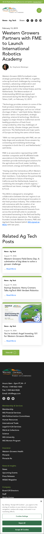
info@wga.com (14, 393)
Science (5, 434)
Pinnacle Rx (7, 458)
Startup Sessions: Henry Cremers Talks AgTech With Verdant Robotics (21, 289)
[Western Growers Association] (12, 13)
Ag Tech (12, 20)
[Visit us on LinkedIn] (8, 399)
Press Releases (8, 476)
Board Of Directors (10, 490)
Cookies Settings (22, 516)
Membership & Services (12, 406)
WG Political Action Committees (16, 416)
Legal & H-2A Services (11, 427)
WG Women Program (11, 441)
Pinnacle (5, 455)
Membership (7, 409)
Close (42, 1)
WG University (8, 437)
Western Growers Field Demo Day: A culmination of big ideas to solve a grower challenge (21, 261)
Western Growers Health (12, 451)
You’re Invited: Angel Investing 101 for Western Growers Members (21, 334)
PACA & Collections (10, 430)
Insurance (6, 448)
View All (9, 352)
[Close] (41, 501)
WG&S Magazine (9, 480)
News (4, 20)
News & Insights (9, 466)
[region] (22, 516)
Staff (4, 494)
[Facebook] (32, 21)
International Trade (10, 423)
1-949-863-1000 (15, 387)
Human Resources (10, 420)
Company (6, 487)
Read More (11, 269)
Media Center (8, 497)
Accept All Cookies (22, 530)
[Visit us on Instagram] (3, 399)
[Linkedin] (36, 21)
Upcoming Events (9, 473)
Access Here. (37, 2)
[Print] (40, 21)
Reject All (22, 523)
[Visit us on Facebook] (12, 399)
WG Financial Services (11, 413)
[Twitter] (28, 21)
